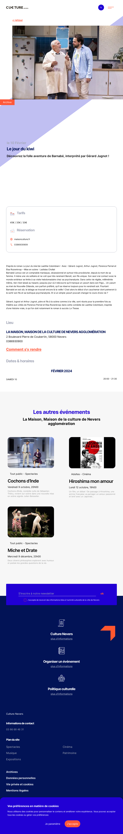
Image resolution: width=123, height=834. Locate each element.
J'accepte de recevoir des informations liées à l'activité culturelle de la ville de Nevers (63, 600)
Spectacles (13, 746)
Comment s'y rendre (23, 349)
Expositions (13, 759)
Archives (12, 771)
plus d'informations (61, 638)
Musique (11, 753)
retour (19, 20)
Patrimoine (69, 753)
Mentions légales (17, 790)
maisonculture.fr (22, 239)
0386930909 (21, 244)
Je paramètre (52, 823)
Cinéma (67, 746)
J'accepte (72, 823)
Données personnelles (21, 778)
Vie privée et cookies (19, 784)
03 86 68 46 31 (15, 729)
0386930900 (14, 341)
